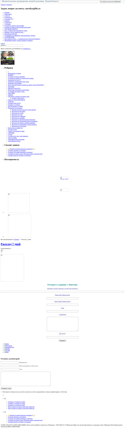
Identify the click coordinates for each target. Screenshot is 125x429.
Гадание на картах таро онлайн (14, 25)
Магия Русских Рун (14, 88)
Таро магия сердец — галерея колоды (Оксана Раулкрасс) (22, 39)
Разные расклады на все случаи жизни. (24, 109)
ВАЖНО (11, 75)
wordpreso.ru (26, 48)
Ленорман (11, 86)
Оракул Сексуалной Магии (16, 100)
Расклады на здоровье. (19, 116)
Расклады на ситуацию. (19, 126)
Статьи (10, 134)
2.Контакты (8, 14)
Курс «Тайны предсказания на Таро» (15, 30)
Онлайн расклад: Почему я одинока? (19, 155)
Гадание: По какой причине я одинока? (20, 152)
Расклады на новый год (15, 128)
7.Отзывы (7, 24)
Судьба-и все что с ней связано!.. (18, 136)
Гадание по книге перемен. (16, 76)
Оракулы (11, 101)
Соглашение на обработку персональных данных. (20, 35)
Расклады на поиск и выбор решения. (23, 123)
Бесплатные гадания (14, 73)
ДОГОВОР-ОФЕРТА (11, 29)
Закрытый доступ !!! (14, 80)
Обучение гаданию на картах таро (18, 96)
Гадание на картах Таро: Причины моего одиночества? (25, 154)
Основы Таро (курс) (18, 98)
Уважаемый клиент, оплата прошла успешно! (18, 40)
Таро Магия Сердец (14, 141)
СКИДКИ (11, 133)
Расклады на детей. (18, 113)
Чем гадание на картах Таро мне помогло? (21, 407)
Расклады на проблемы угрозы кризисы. (24, 124)
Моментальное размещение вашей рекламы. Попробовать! (30, 1)
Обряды (10, 95)
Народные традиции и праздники (18, 90)
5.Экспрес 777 (8, 19)
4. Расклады (8, 17)
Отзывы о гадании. (14, 105)
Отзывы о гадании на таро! (16, 402)
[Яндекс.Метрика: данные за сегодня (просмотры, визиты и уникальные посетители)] (64, 178)
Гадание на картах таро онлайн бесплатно (17, 27)
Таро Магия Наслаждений (16, 139)
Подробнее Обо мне (10, 34)
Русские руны (12, 129)
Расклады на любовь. (18, 118)
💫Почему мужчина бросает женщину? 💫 (21, 149)
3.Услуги (7, 16)
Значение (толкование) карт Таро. (18, 81)
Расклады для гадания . (15, 108)
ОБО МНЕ (11, 93)
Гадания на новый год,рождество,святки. (21, 78)
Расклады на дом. (17, 114)
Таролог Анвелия (6, 4)
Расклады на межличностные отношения (24, 121)
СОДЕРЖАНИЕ (9, 37)
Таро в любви (12, 138)
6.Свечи (6, 20)
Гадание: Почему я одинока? (17, 150)
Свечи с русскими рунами (16, 131)
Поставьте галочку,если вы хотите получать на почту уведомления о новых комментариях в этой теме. (35, 392)
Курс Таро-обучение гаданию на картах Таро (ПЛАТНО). (26, 85)
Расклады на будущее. (18, 111)
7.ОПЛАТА (8, 22)
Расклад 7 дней (10, 244)
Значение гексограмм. (15, 83)
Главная (6, 12)
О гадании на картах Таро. (16, 91)
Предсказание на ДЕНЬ (15, 106)
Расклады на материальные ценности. (23, 119)
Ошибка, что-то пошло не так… (14, 32)
